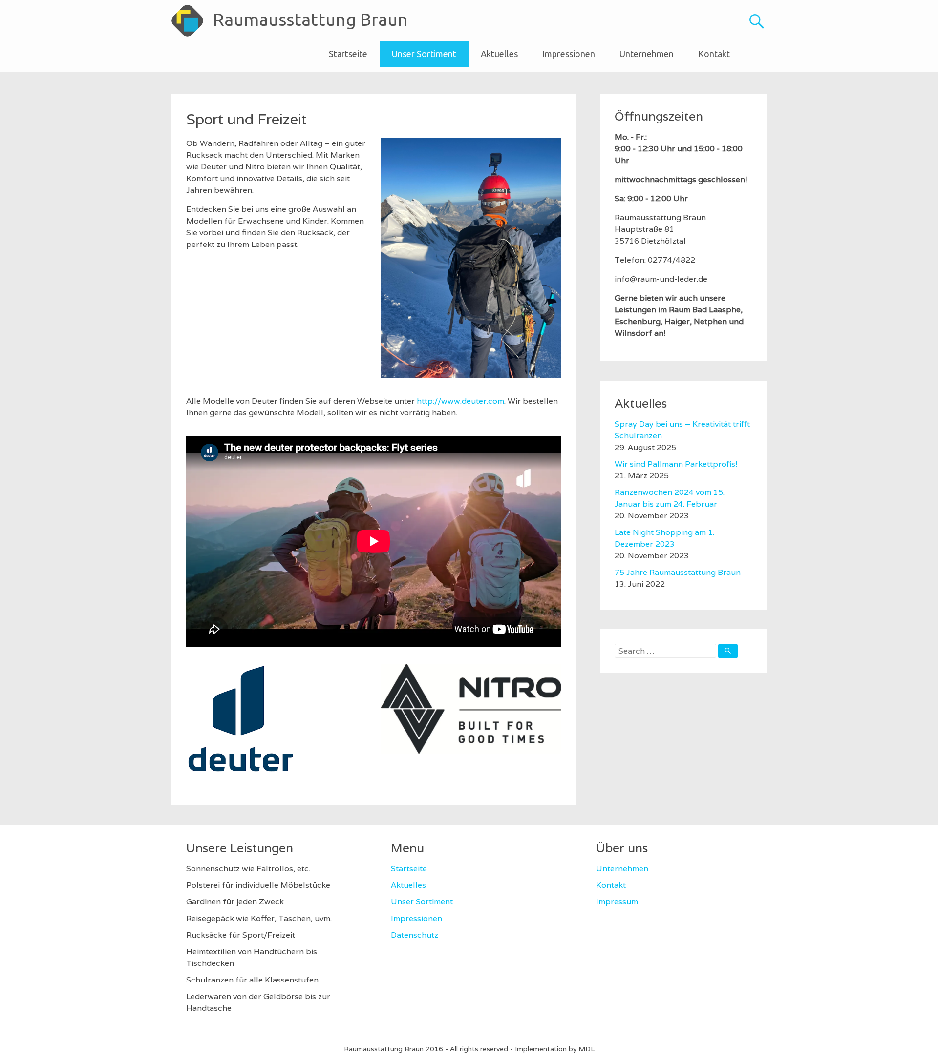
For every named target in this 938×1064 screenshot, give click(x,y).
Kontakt (714, 54)
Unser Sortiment (424, 54)
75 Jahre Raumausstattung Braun (678, 572)
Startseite (348, 54)
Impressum (617, 902)
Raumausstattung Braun (310, 19)
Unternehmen (646, 54)
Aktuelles (499, 54)
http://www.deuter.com (460, 401)
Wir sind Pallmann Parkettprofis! (676, 464)
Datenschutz (414, 935)
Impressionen (568, 54)
